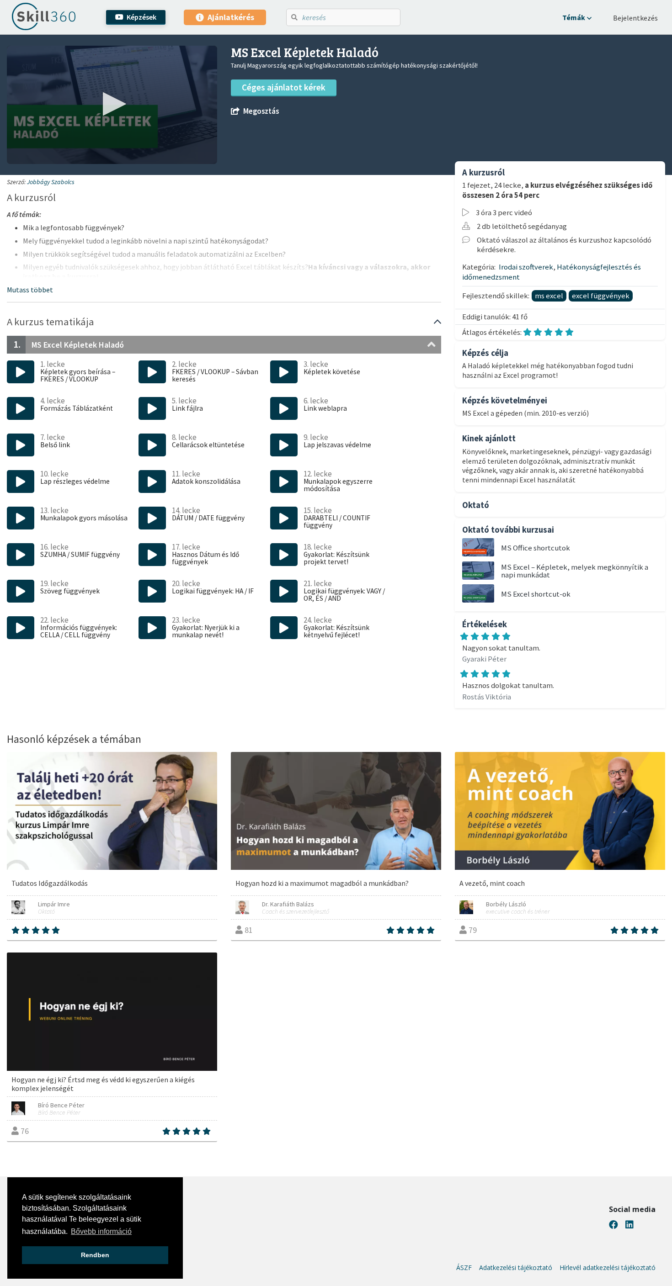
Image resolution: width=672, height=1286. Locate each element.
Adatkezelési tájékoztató (515, 1267)
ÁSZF (464, 1267)
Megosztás (261, 111)
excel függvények (600, 296)
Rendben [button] (95, 1255)
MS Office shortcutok (535, 548)
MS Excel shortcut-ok (536, 594)
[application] (112, 105)
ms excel (549, 296)
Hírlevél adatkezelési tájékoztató (608, 1267)
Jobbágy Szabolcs (51, 182)
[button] (577, 17)
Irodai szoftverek (526, 267)
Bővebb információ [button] (101, 1231)
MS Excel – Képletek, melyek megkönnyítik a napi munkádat (574, 571)
